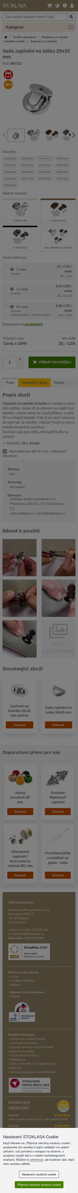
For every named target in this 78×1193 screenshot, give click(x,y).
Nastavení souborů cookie (39, 1174)
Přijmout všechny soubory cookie (39, 1184)
